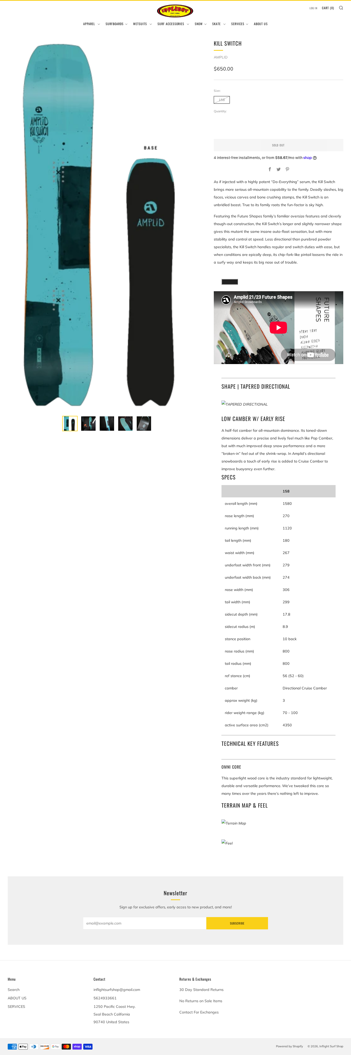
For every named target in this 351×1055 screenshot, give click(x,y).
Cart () (328, 8)
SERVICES (237, 24)
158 (222, 100)
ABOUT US (261, 24)
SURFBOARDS (115, 24)
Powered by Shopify (289, 1046)
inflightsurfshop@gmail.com (117, 989)
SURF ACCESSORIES (171, 24)
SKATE (217, 24)
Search (14, 989)
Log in (313, 8)
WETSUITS (140, 24)
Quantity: (220, 111)
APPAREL (89, 24)
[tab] (70, 423)
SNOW (199, 24)
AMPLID (220, 57)
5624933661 (105, 998)
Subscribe (237, 923)
